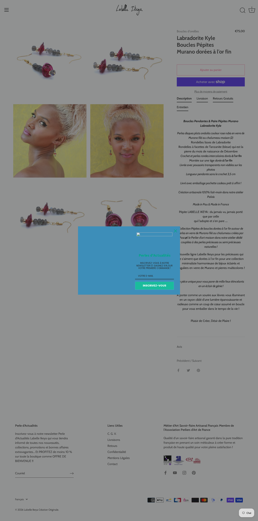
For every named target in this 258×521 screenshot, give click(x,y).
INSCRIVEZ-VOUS (154, 285)
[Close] (175, 230)
